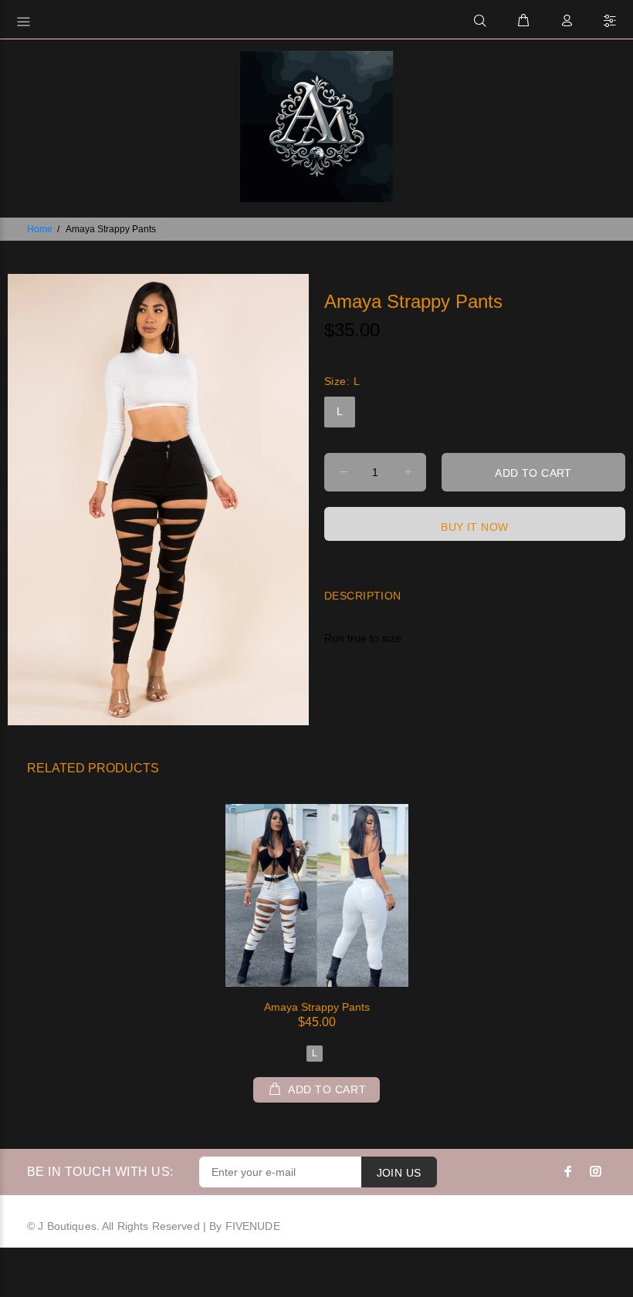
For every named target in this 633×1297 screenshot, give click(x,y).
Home (39, 229)
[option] (317, 941)
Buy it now (474, 527)
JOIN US (399, 1173)
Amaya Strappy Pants (317, 1007)
